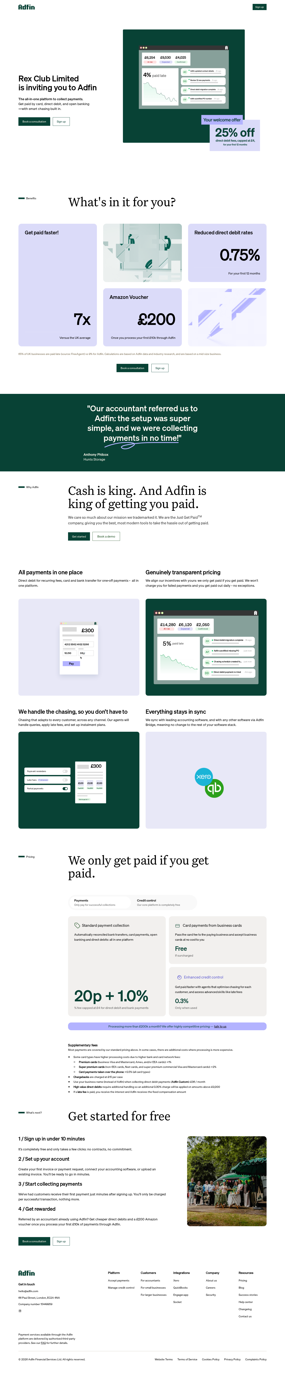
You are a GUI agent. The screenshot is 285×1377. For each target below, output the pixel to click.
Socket (177, 1302)
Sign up (259, 7)
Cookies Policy (210, 1359)
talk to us (220, 1026)
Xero (176, 1281)
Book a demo (106, 536)
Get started (79, 536)
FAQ (43, 1343)
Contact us (245, 1316)
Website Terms (164, 1359)
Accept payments (118, 1281)
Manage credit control (121, 1288)
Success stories (248, 1295)
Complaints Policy (256, 1359)
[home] (32, 7)
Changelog (245, 1309)
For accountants (150, 1281)
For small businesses (153, 1288)
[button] (48, 7)
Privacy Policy (232, 1359)
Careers (210, 1288)
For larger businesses (154, 1295)
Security (211, 1295)
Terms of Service (187, 1359)
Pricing (243, 1281)
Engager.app (180, 1295)
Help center (246, 1302)
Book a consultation (34, 121)
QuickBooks (180, 1288)
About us (211, 1281)
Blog (241, 1288)
